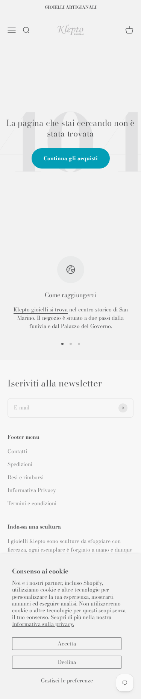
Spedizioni (20, 464)
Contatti (17, 451)
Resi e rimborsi (26, 477)
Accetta (67, 643)
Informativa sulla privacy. (43, 624)
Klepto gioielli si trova (41, 309)
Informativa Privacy (32, 490)
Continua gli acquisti (71, 158)
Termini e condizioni (32, 503)
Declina (67, 662)
